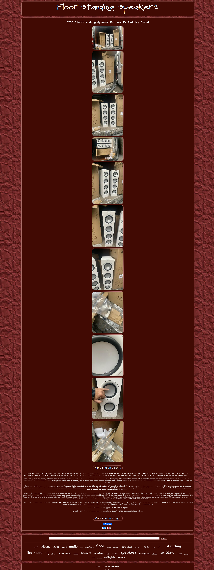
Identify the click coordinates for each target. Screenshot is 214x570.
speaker (127, 546)
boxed (64, 547)
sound (93, 558)
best (153, 547)
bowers (86, 553)
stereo (154, 554)
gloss (81, 547)
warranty (116, 547)
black (170, 553)
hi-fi (36, 547)
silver (53, 554)
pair (161, 546)
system (186, 554)
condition (89, 547)
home (146, 546)
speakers (129, 552)
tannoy (76, 554)
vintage (115, 553)
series (179, 553)
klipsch (109, 547)
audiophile (109, 557)
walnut (121, 557)
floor (100, 546)
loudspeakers (64, 553)
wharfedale (144, 553)
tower (56, 546)
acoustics (138, 547)
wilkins (45, 546)
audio (73, 546)
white (107, 554)
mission (99, 558)
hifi (162, 553)
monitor (98, 553)
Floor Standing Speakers (107, 567)
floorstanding (38, 552)
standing (174, 546)
